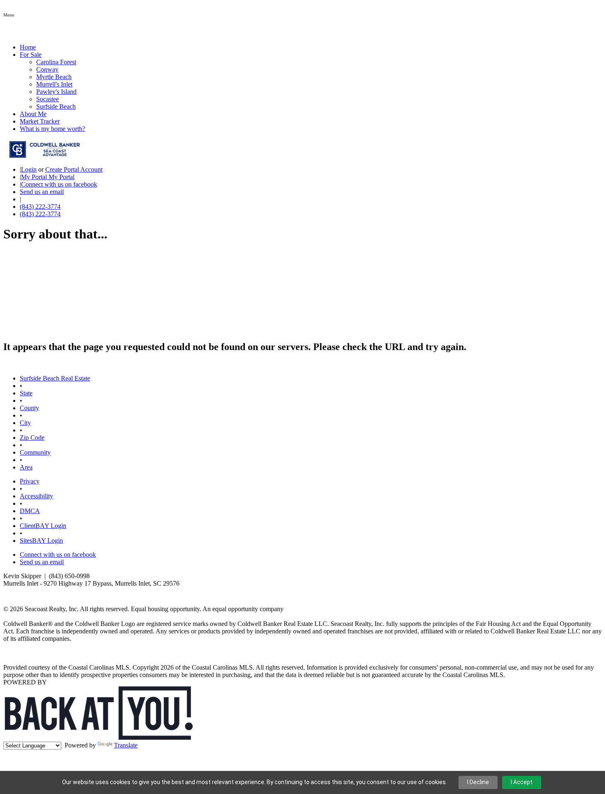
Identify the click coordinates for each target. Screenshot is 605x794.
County (29, 407)
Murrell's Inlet (54, 84)
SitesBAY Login (41, 540)
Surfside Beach (56, 106)
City (25, 422)
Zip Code (32, 437)
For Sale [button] (31, 54)
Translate (125, 745)
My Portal (60, 176)
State (26, 393)
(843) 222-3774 (40, 206)
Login (29, 169)
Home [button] (28, 47)
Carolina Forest (56, 61)
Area (26, 467)
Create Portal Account (73, 169)
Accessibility (36, 496)
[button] (8, 14)
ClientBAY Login (43, 525)
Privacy (30, 481)
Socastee (47, 99)
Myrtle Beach (54, 76)
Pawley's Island (56, 91)
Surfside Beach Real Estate (55, 378)
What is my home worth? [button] (52, 128)
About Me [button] (33, 113)
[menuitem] (319, 62)
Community (35, 452)
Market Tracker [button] (40, 121)
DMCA (30, 510)
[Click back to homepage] (41, 155)
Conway (47, 69)
